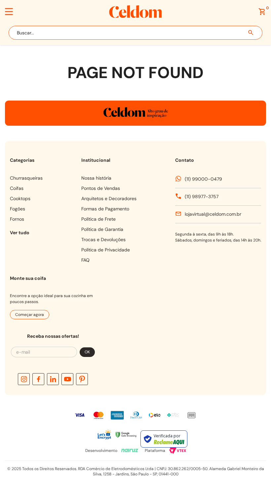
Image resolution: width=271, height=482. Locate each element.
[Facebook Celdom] (38, 379)
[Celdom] (135, 16)
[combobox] (135, 33)
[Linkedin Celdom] (53, 379)
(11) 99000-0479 (203, 179)
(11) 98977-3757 (201, 196)
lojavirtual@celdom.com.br (213, 214)
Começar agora (29, 314)
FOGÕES (17, 209)
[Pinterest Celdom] (82, 379)
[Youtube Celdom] (67, 379)
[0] (262, 12)
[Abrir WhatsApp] (250, 446)
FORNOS (17, 219)
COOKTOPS (20, 198)
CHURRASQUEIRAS (26, 178)
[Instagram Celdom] (24, 379)
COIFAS (16, 188)
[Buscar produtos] (251, 33)
